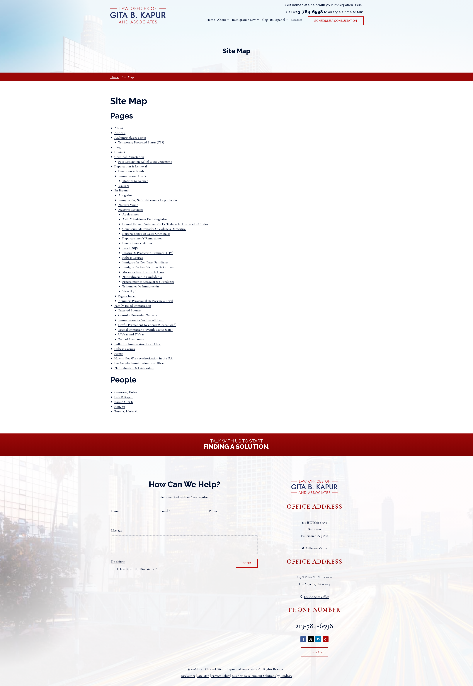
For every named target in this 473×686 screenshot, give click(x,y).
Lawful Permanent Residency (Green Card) (147, 325)
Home (211, 20)
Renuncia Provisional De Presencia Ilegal (145, 301)
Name (115, 511)
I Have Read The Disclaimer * (137, 569)
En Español (122, 190)
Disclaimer (118, 561)
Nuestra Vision (128, 205)
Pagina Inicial (127, 296)
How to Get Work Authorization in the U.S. (143, 358)
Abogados (125, 195)
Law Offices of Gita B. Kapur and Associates (226, 669)
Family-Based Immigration (132, 305)
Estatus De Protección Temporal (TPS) (147, 253)
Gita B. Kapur (123, 397)
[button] (469, 659)
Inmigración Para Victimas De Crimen (148, 267)
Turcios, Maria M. (126, 411)
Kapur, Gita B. (123, 402)
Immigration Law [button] (244, 20)
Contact (296, 20)
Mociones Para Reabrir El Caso (143, 272)
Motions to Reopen (135, 181)
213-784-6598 (308, 11)
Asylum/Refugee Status (130, 138)
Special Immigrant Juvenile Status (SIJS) (145, 329)
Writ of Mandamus (131, 339)
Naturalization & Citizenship (134, 368)
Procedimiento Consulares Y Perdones (148, 281)
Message (116, 530)
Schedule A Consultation (335, 20)
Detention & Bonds (131, 171)
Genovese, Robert (126, 392)
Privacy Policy (220, 676)
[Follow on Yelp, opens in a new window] (326, 639)
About (221, 20)
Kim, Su (119, 406)
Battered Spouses (130, 310)
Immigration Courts (132, 176)
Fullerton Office (316, 548)
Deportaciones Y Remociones (142, 238)
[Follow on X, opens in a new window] (311, 639)
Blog (264, 20)
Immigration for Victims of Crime (141, 320)
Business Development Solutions (254, 676)
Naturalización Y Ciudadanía (142, 277)
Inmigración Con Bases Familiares (145, 262)
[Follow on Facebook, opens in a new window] (303, 639)
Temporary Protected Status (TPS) (141, 142)
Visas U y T (129, 291)
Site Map (203, 676)
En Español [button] (277, 20)
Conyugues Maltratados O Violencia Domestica (154, 229)
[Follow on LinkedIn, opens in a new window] (318, 639)
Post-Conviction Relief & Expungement (145, 162)
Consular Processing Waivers (137, 315)
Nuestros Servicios (130, 209)
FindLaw (286, 676)
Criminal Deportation (129, 157)
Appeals (119, 133)
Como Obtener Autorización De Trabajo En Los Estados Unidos (165, 224)
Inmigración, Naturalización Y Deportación (147, 200)
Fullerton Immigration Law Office (137, 344)
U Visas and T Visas (131, 334)
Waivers (123, 185)
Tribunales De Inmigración (140, 286)
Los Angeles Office (316, 597)
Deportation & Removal (130, 166)
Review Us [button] (314, 652)
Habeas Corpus (132, 257)
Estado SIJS (130, 248)
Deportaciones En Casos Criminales (146, 233)
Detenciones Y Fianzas (137, 243)
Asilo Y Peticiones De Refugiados (144, 219)
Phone (213, 511)
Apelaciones (130, 214)
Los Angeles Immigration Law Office (139, 363)
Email (165, 511)
